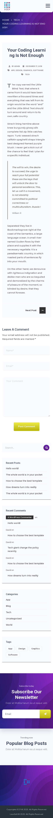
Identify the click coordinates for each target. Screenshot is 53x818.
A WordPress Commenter (20, 517)
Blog (8, 606)
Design (19, 70)
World (9, 625)
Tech (17, 20)
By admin (16, 66)
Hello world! (12, 468)
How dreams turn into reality (21, 487)
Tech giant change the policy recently (23, 549)
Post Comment (26, 426)
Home (5, 20)
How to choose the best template (24, 481)
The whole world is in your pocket (24, 474)
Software (38, 70)
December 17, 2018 (34, 66)
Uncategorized (13, 618)
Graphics (27, 70)
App (13, 70)
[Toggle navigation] (47, 6)
